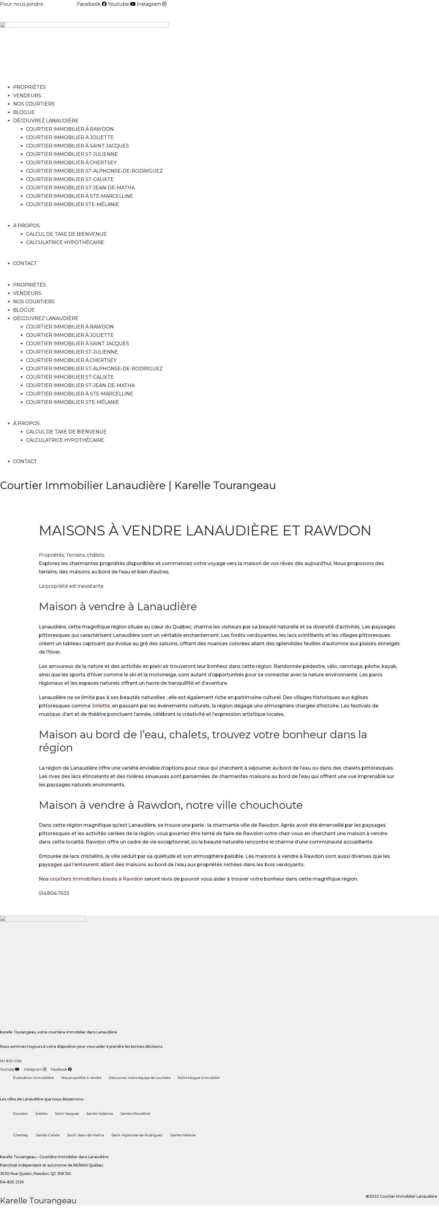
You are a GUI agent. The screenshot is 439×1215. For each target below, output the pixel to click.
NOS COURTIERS (34, 104)
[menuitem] (14, 15)
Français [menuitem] (38, 15)
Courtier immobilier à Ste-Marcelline (79, 196)
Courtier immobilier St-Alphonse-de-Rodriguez (94, 171)
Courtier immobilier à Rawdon (70, 129)
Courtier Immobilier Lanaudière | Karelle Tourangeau (138, 485)
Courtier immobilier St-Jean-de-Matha (80, 188)
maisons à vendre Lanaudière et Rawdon (205, 530)
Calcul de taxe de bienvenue (66, 234)
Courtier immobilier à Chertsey (71, 162)
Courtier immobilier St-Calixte (70, 179)
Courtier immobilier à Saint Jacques (77, 146)
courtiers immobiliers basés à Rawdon (96, 879)
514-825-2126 (62, 4)
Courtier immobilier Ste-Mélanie (72, 204)
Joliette (101, 706)
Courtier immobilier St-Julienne (72, 154)
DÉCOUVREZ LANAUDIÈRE (46, 121)
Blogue (24, 112)
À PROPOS (26, 226)
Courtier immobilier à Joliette (70, 137)
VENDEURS (27, 95)
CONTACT (25, 263)
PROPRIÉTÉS (29, 87)
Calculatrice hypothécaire (65, 242)
